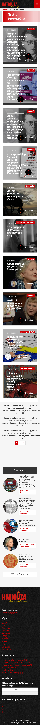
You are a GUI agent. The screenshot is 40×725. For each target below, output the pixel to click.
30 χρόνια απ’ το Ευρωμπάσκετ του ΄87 (17, 665)
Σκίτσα (4, 644)
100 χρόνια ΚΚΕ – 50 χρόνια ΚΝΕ (14, 660)
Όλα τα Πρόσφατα (20, 574)
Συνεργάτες (6, 649)
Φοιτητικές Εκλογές (9, 667)
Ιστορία (5, 638)
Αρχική (4, 623)
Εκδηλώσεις (6, 647)
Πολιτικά (5, 626)
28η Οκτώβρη (7, 670)
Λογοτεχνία (6, 633)
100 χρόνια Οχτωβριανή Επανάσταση (16, 662)
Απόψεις (5, 636)
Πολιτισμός (6, 628)
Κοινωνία (5, 631)
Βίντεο (4, 642)
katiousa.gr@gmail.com (11, 613)
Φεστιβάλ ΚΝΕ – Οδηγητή (12, 672)
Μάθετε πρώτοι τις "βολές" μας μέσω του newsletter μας (19, 684)
